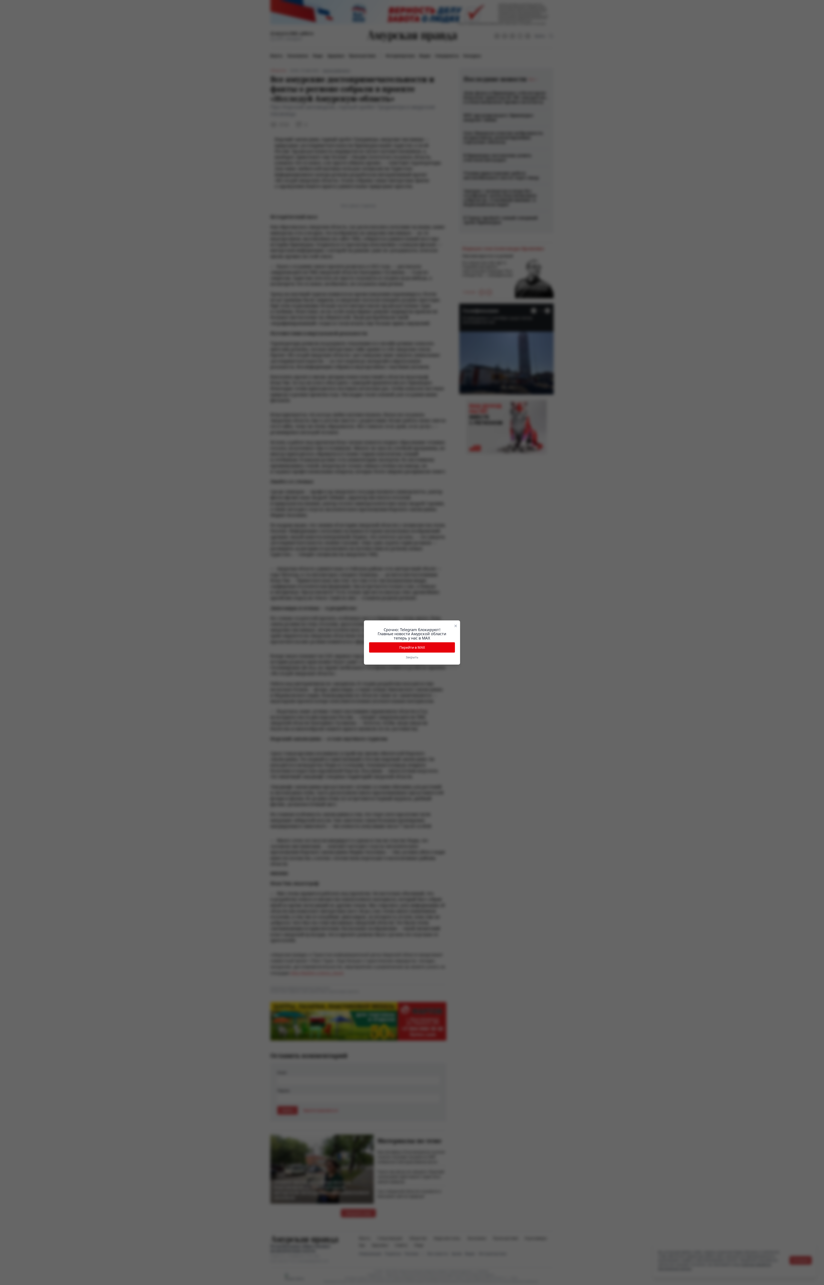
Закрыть (412, 657)
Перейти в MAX (412, 647)
